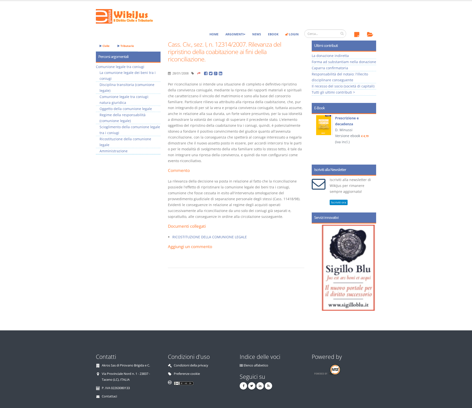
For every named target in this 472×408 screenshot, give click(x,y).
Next (370, 137)
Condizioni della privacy (191, 365)
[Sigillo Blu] (350, 268)
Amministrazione (114, 151)
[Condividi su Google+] (216, 73)
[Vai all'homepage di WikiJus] (128, 16)
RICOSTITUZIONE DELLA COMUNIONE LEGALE (209, 237)
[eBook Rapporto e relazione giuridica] (325, 125)
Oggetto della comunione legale (126, 108)
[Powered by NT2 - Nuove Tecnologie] (327, 369)
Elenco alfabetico (256, 365)
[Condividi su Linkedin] (221, 73)
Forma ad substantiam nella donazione (344, 61)
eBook (273, 34)
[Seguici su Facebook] (243, 386)
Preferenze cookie (187, 374)
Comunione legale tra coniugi (120, 66)
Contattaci (109, 396)
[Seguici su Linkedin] (260, 386)
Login (293, 34)
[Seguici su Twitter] (251, 386)
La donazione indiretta (330, 55)
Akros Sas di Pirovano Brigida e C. (126, 365)
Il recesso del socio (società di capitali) (343, 86)
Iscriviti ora (338, 202)
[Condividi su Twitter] (211, 73)
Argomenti (234, 34)
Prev (317, 137)
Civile (106, 46)
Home (214, 34)
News (256, 34)
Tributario (127, 46)
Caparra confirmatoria (330, 68)
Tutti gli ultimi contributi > (333, 92)
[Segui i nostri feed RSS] (268, 386)
